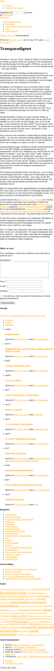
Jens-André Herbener (32, 613)
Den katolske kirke (13, 22)
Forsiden (8, 5)
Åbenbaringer (11, 515)
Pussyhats (4, 207)
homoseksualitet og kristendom (28, 602)
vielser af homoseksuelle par (43, 634)
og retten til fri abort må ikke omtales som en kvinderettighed (27, 210)
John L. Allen (19, 615)
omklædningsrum (44, 204)
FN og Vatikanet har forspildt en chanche (23, 485)
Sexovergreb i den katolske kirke (18, 552)
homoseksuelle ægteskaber (27, 606)
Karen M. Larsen (16, 40)
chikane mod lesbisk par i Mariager (12, 589)
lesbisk (2, 621)
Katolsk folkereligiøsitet (29, 461)
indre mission (14, 610)
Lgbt (7, 29)
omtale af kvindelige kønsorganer (31, 207)
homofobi (41, 599)
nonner (8, 545)
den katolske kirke (13, 593)
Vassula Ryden (11, 559)
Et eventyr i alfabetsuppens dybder (20, 439)
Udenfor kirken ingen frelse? (18, 366)
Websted (3, 291)
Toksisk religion (11, 557)
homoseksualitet (5, 602)
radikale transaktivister (18, 624)
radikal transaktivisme (10, 627)
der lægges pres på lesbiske (31, 200)
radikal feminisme (48, 624)
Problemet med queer (14, 499)
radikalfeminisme (35, 624)
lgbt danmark (20, 621)
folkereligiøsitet (11, 461)
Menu (2, 1)
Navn (3, 281)
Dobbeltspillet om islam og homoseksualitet (23, 578)
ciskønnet (28, 589)
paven (2, 624)
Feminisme (38, 415)
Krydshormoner (46, 619)
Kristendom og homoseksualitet (18, 26)
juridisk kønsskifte (33, 616)
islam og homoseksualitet (16, 613)
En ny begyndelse (13, 380)
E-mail (3, 286)
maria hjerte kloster (34, 621)
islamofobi (3, 613)
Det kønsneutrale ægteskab (25, 596)
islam (47, 609)
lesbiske (8, 621)
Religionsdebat (11, 31)
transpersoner (21, 634)
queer (7, 624)
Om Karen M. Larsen (14, 8)
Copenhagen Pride (41, 589)
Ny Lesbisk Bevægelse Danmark (19, 547)
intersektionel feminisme (30, 610)
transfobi (34, 630)
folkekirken (32, 599)
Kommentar (5, 260)
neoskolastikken (11, 543)
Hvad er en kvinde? (14, 409)
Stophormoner (23, 631)
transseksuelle (30, 634)
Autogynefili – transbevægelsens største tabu (34, 656)
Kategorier (4, 17)
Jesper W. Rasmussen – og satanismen (22, 395)
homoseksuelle (9, 605)
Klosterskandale (11, 533)
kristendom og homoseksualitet (26, 618)
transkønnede (8, 634)
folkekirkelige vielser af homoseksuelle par (25, 597)
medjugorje (45, 621)
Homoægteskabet (42, 606)
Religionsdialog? (12, 334)
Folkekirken (10, 24)
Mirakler (8, 540)
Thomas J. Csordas (13, 554)
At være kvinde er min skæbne (19, 424)
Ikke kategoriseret (41, 339)
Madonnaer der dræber (15, 453)
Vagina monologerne (35, 209)
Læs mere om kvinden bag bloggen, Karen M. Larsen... (23, 316)
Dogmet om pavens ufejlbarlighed (19, 519)
